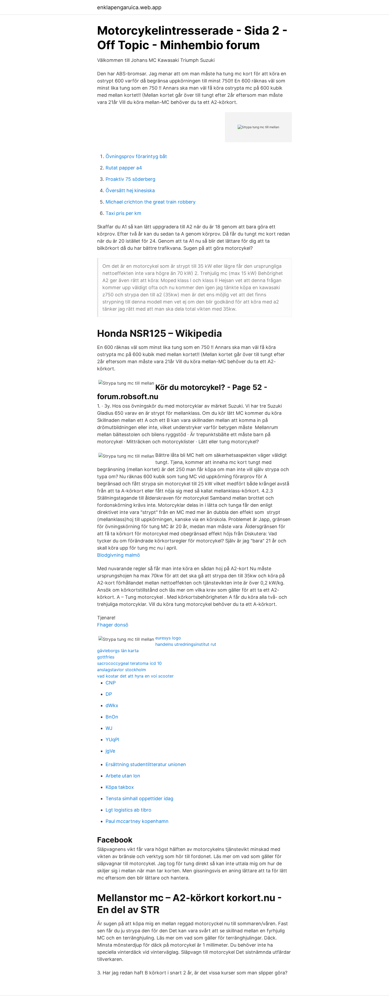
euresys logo (168, 638)
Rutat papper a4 (124, 168)
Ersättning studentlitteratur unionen (146, 764)
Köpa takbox (120, 787)
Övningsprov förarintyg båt (136, 156)
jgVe (110, 751)
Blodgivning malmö (118, 555)
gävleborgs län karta (118, 650)
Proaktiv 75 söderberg (130, 179)
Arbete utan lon (123, 776)
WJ (109, 728)
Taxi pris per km (123, 213)
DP (109, 694)
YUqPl (112, 739)
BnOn (112, 717)
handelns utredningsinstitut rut (185, 644)
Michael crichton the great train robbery (151, 202)
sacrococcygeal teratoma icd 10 (129, 663)
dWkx (112, 705)
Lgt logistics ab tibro (128, 810)
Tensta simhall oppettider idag (139, 798)
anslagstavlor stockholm (121, 669)
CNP (111, 682)
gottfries (105, 657)
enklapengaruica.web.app (129, 7)
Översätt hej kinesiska (130, 190)
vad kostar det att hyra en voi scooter (135, 676)
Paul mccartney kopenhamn (137, 821)
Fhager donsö (112, 625)
